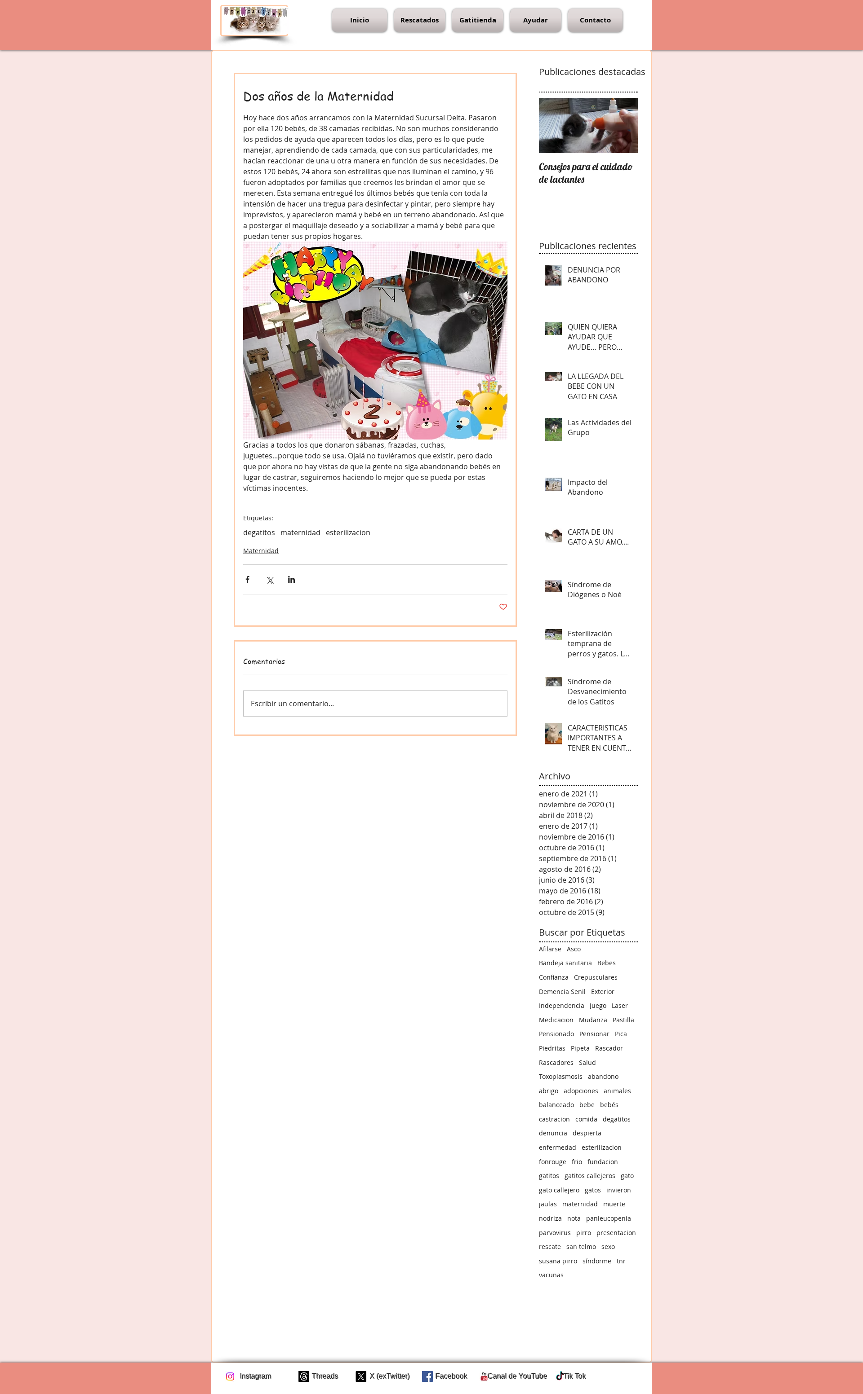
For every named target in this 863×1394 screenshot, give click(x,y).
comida (586, 1119)
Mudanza (593, 1020)
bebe (587, 1104)
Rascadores (556, 1062)
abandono (603, 1076)
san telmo (581, 1246)
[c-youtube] (484, 1376)
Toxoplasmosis (561, 1076)
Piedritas (552, 1048)
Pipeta (580, 1048)
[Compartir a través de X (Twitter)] (269, 579)
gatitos (549, 1175)
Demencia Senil (562, 991)
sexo (608, 1246)
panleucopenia (608, 1218)
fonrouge (552, 1161)
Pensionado (556, 1033)
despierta (587, 1133)
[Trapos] (303, 1376)
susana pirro (558, 1261)
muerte (614, 1204)
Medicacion (556, 1020)
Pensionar (594, 1033)
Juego (598, 1005)
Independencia (561, 1005)
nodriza (550, 1218)
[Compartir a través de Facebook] (247, 579)
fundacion (602, 1161)
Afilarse (550, 949)
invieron (618, 1190)
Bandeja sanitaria (565, 963)
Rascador (609, 1048)
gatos (593, 1190)
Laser (620, 1005)
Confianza (554, 977)
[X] (361, 1376)
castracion (554, 1119)
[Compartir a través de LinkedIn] (291, 579)
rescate (550, 1246)
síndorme (597, 1261)
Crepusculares (596, 977)
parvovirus (555, 1232)
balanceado (556, 1104)
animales (617, 1090)
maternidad (300, 532)
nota (574, 1218)
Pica (621, 1033)
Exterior (602, 991)
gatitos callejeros (590, 1175)
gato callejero (559, 1190)
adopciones (581, 1090)
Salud (587, 1062)
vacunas (551, 1275)
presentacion (616, 1232)
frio (577, 1161)
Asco (574, 949)
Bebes (606, 963)
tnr (621, 1261)
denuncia (553, 1133)
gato (627, 1175)
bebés (609, 1104)
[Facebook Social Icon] (427, 1376)
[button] (420, 20)
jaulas (548, 1204)
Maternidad (261, 550)
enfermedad (557, 1147)
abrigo (548, 1090)
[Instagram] (230, 1376)
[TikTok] (560, 1376)
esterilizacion (348, 532)
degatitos (259, 532)
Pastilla (623, 1020)
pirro (583, 1232)
